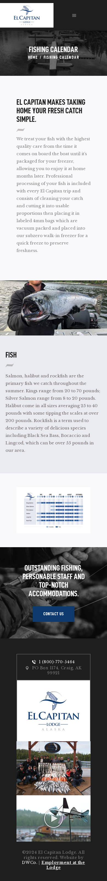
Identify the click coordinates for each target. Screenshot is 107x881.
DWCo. (30, 862)
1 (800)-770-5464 (57, 661)
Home (33, 57)
